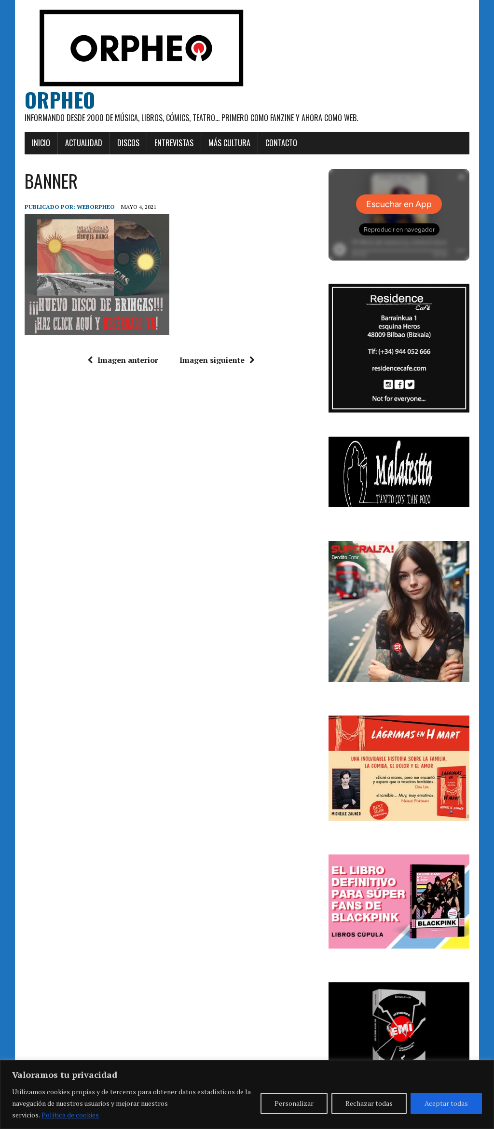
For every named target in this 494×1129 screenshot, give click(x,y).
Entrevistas (173, 143)
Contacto (281, 143)
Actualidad (83, 143)
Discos (128, 143)
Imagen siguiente (212, 360)
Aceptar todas (446, 1103)
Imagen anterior (127, 360)
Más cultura (229, 143)
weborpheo (96, 206)
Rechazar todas (369, 1103)
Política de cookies (70, 1114)
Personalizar (294, 1103)
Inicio (41, 143)
